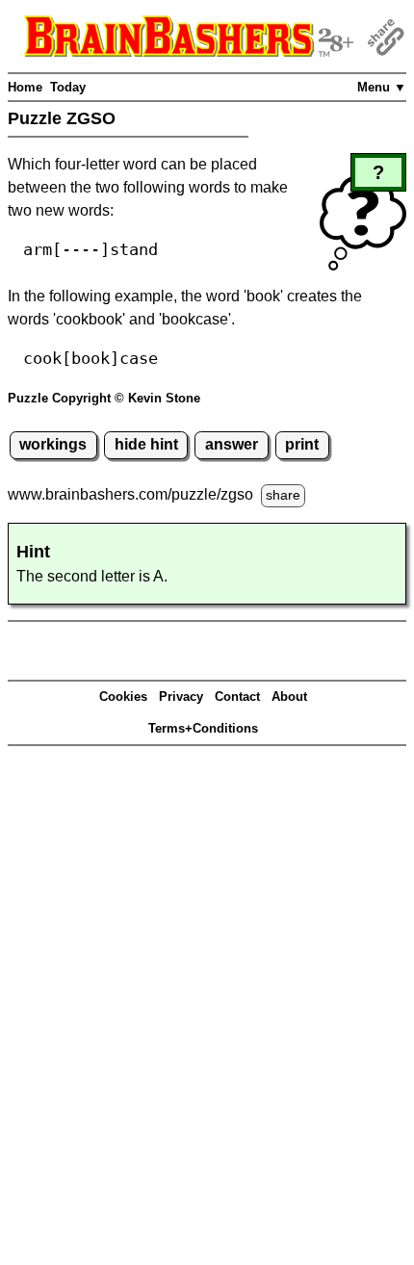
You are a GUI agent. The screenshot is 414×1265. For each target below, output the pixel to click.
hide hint (146, 444)
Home (25, 87)
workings (53, 444)
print (302, 444)
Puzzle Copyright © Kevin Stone (104, 398)
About (289, 696)
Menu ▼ (381, 87)
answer (231, 444)
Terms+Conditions (203, 728)
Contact (237, 696)
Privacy (181, 696)
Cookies (123, 696)
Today (68, 87)
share (283, 495)
